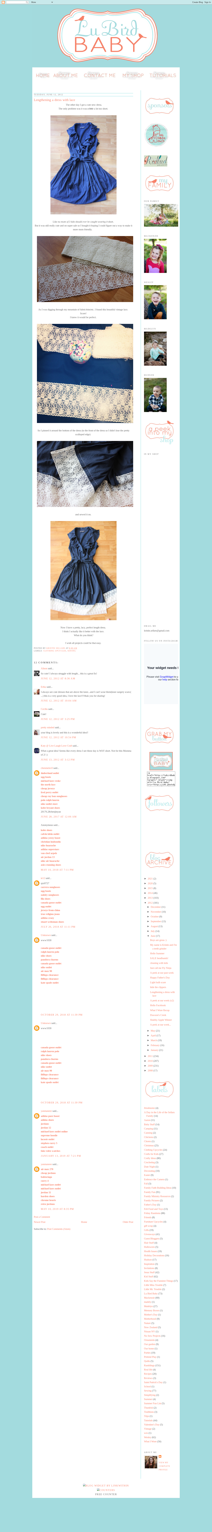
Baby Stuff (149, 1124)
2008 (150, 1070)
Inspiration (149, 1264)
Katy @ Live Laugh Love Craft (56, 745)
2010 (150, 1061)
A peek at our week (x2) (162, 1000)
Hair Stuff (149, 1242)
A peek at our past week (162, 972)
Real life (148, 1369)
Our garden (149, 1344)
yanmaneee (46, 1111)
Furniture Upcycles (153, 1221)
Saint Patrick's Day (153, 1382)
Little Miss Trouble (153, 1285)
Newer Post (39, 1222)
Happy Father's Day (160, 977)
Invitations (149, 1268)
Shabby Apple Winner (161, 1020)
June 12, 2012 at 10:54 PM (58, 737)
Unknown (46, 935)
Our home (149, 1348)
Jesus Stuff (149, 1272)
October (155, 916)
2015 (150, 888)
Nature (147, 1323)
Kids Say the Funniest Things (158, 1281)
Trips (146, 1416)
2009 (150, 1065)
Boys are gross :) (158, 940)
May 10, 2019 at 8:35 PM (57, 1209)
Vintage (148, 1428)
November (156, 911)
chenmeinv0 (47, 768)
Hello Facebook (158, 1005)
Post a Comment (42, 1217)
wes (146, 1433)
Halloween (149, 1247)
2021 (150, 878)
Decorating (149, 1171)
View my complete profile (164, 1466)
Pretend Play (150, 1357)
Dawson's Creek (158, 1015)
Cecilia (44, 709)
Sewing (72, 651)
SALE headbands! (159, 958)
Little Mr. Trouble (152, 1289)
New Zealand (150, 1327)
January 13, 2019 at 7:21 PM (61, 1156)
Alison (44, 668)
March (154, 1040)
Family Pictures (151, 1200)
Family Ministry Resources (157, 1196)
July (153, 931)
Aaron (147, 1120)
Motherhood (150, 1318)
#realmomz (149, 1108)
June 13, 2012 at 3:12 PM (58, 759)
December (156, 907)
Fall (146, 1183)
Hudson (148, 1259)
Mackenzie (149, 1297)
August (154, 926)
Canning (148, 1132)
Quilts (147, 1361)
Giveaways (149, 1234)
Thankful (148, 1407)
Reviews (148, 1378)
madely (147, 1302)
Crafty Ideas (150, 1158)
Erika (43, 687)
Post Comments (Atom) (58, 1229)
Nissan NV (149, 1331)
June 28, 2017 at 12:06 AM (59, 816)
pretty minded (47, 727)
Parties (147, 1352)
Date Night (149, 1166)
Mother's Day (150, 1314)
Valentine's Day (151, 1424)
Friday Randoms (152, 1213)
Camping (148, 1128)
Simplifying (150, 1395)
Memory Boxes (151, 1310)
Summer (148, 1399)
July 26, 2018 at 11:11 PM (58, 926)
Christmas (149, 1145)
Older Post (128, 1222)
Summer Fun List (152, 1403)
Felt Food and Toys (153, 1209)
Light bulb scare (158, 982)
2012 (150, 902)
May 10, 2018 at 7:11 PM (57, 869)
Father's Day (150, 1204)
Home (84, 1222)
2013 (150, 897)
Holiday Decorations (154, 1255)
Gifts (146, 1230)
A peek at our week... (160, 1024)
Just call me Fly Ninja (160, 968)
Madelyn (148, 1306)
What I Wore (150, 1441)
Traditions (149, 1412)
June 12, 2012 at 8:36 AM (58, 678)
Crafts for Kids (151, 1154)
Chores (147, 1141)
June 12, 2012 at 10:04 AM (59, 700)
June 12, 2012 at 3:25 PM (58, 719)
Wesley (147, 1437)
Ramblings (149, 1365)
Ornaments (149, 1340)
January (155, 1050)
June (153, 936)
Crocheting (149, 1162)
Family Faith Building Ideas (157, 1187)
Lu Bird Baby (151, 1293)
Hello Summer (157, 953)
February (155, 1045)
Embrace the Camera (154, 1179)
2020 (150, 883)
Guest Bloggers (151, 1238)
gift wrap (148, 1226)
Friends (147, 1217)
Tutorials (148, 1420)
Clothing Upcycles (54, 651)
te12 (43, 878)
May (153, 1030)
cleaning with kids (159, 963)
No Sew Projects (152, 1336)
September (156, 921)
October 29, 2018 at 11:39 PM (62, 1014)
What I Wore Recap (159, 1010)
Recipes (148, 1373)
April (153, 1035)
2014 (150, 893)
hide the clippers (158, 987)
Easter (147, 1175)
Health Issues (150, 1251)
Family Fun (149, 1192)
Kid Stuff (148, 1276)
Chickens (148, 1137)
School (147, 1386)
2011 (150, 1056)
